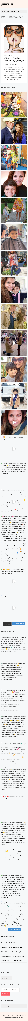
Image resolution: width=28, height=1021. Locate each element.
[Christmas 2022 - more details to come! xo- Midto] (14, 422)
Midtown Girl (7, 4)
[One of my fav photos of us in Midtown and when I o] (14, 131)
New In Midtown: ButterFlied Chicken (11, 947)
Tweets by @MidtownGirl (8, 936)
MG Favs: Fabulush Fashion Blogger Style (14, 59)
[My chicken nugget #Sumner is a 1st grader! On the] (14, 157)
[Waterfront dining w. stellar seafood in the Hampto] (14, 728)
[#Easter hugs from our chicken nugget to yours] (14, 290)
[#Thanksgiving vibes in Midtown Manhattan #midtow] (14, 104)
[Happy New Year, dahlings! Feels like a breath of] (14, 316)
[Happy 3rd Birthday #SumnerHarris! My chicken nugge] (14, 555)
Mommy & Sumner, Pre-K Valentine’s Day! (12, 956)
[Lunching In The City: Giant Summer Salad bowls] (14, 861)
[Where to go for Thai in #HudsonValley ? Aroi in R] (14, 834)
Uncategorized (8, 55)
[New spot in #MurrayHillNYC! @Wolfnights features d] (14, 649)
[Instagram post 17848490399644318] (14, 608)
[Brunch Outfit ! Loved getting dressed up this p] (14, 528)
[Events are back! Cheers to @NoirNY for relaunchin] (14, 781)
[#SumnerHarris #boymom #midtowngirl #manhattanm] (14, 369)
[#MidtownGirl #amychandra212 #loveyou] (14, 449)
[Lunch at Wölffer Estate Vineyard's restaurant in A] (14, 887)
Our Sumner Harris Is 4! (7, 965)
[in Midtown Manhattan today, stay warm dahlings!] (14, 475)
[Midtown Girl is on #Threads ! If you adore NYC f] (14, 263)
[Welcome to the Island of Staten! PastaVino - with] (14, 755)
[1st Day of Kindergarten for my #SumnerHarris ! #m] (14, 210)
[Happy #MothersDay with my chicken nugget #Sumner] (14, 184)
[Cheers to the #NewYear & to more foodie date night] (14, 702)
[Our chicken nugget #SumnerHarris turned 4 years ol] (14, 396)
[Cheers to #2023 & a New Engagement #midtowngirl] (14, 343)
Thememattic (18, 1017)
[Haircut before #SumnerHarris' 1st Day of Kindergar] (14, 237)
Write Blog (8, 1017)
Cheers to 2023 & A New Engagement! (11, 960)
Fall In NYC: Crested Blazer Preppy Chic (12, 952)
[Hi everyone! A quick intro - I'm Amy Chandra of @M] (14, 914)
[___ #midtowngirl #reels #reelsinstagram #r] (14, 581)
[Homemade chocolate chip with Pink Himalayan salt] (14, 675)
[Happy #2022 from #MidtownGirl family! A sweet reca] (14, 502)
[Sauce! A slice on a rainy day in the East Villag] (14, 808)
